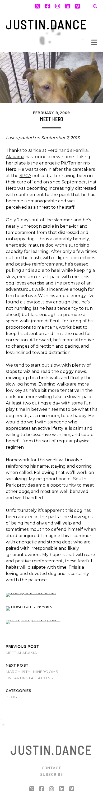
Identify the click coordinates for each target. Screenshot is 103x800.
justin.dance (47, 24)
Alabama (15, 156)
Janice (34, 150)
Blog (11, 697)
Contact (51, 768)
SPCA (25, 175)
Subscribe (51, 774)
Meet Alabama (21, 653)
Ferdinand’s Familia (68, 150)
